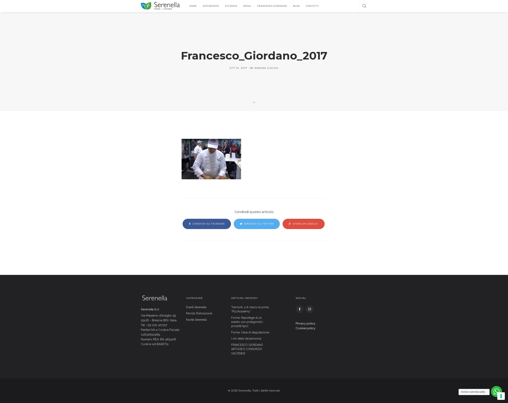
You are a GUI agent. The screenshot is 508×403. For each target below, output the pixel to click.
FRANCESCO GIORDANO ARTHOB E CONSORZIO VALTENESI (247, 349)
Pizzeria (231, 6)
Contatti (312, 6)
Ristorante (211, 6)
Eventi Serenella (196, 307)
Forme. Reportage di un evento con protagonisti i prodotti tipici (247, 322)
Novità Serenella (196, 319)
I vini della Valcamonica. (246, 338)
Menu (247, 6)
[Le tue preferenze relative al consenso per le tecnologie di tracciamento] (501, 396)
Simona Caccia (266, 67)
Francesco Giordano (272, 6)
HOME (193, 6)
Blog (296, 6)
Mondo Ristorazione (199, 313)
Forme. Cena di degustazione (250, 332)
